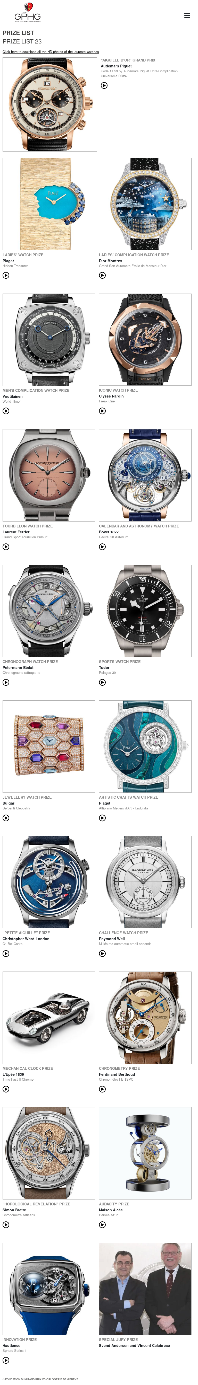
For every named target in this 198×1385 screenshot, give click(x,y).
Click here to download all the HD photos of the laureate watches (51, 51)
